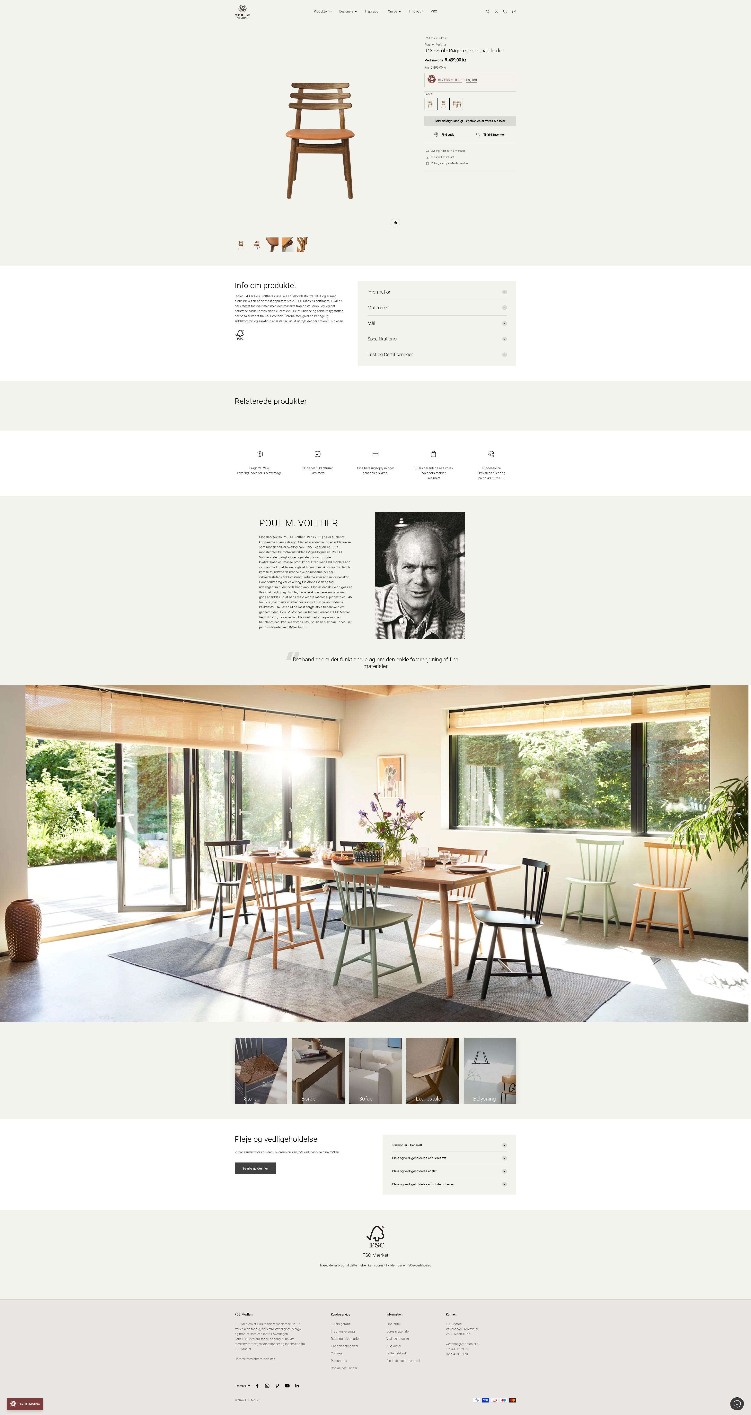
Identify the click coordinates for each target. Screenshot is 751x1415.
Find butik (416, 11)
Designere (346, 11)
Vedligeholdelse (397, 1339)
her (272, 1359)
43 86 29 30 (495, 478)
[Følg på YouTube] (287, 1385)
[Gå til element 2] (256, 245)
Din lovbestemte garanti (403, 1361)
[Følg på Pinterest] (277, 1385)
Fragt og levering (343, 1331)
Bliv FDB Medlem (450, 80)
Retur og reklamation (346, 1339)
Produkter (321, 11)
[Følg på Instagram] (267, 1385)
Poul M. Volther (435, 45)
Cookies (336, 1353)
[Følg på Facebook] (257, 1385)
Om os (392, 11)
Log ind (471, 80)
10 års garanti (341, 1324)
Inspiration (372, 11)
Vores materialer (398, 1331)
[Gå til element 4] (288, 245)
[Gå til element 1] (241, 245)
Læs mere (318, 473)
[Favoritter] (505, 11)
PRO (434, 11)
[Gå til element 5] (303, 245)
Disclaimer (393, 1346)
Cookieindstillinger (344, 1368)
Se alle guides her (255, 1168)
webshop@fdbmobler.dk (463, 1344)
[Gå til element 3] (272, 245)
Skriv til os (484, 473)
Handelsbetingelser (344, 1346)
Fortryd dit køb (396, 1353)
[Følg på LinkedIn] (297, 1385)
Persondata (339, 1361)
